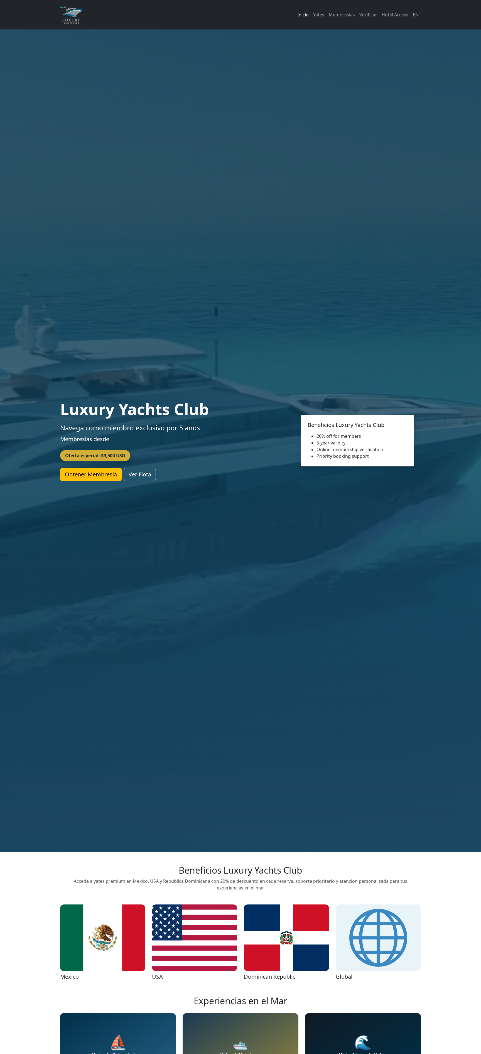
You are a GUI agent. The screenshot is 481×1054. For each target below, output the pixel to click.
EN (416, 15)
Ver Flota (140, 474)
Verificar (368, 15)
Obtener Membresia (91, 474)
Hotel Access (395, 15)
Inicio (303, 15)
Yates (318, 15)
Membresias (342, 15)
